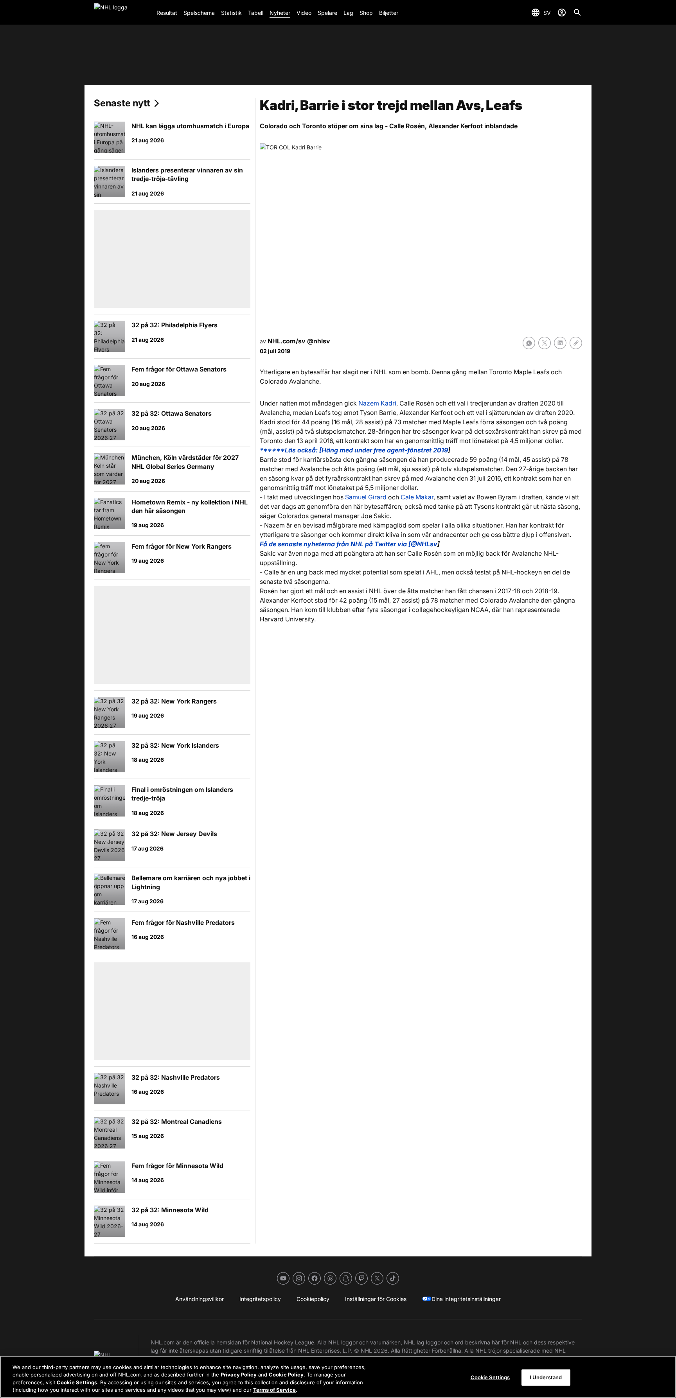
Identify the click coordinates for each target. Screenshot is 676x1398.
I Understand (546, 1377)
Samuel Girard (366, 497)
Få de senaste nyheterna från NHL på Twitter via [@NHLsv (348, 544)
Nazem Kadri (377, 403)
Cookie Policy (286, 1374)
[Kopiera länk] (576, 343)
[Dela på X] (544, 343)
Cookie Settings (77, 1382)
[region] (338, 1377)
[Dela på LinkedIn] (560, 343)
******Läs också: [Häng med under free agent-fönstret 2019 (354, 450)
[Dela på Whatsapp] (529, 343)
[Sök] (577, 12)
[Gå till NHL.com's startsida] (122, 12)
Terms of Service (274, 1390)
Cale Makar (417, 497)
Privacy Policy (239, 1374)
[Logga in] (561, 12)
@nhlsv (318, 341)
